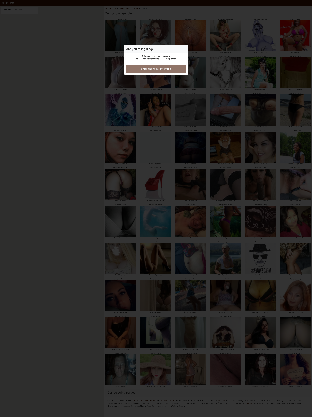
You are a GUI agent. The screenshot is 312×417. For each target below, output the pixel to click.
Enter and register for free (156, 68)
